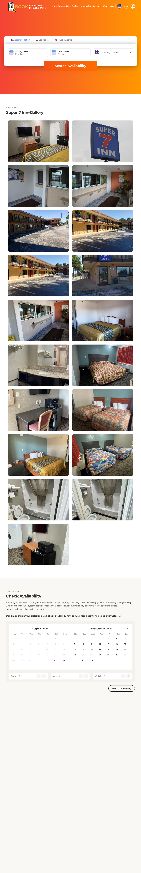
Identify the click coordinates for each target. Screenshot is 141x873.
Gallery (95, 6)
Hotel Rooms (58, 6)
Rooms (14, 676)
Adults (56, 676)
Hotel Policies (72, 6)
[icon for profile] (133, 6)
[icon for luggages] (119, 6)
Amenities (86, 6)
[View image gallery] (38, 141)
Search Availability (70, 66)
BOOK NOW (108, 6)
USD (126, 6)
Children (99, 676)
